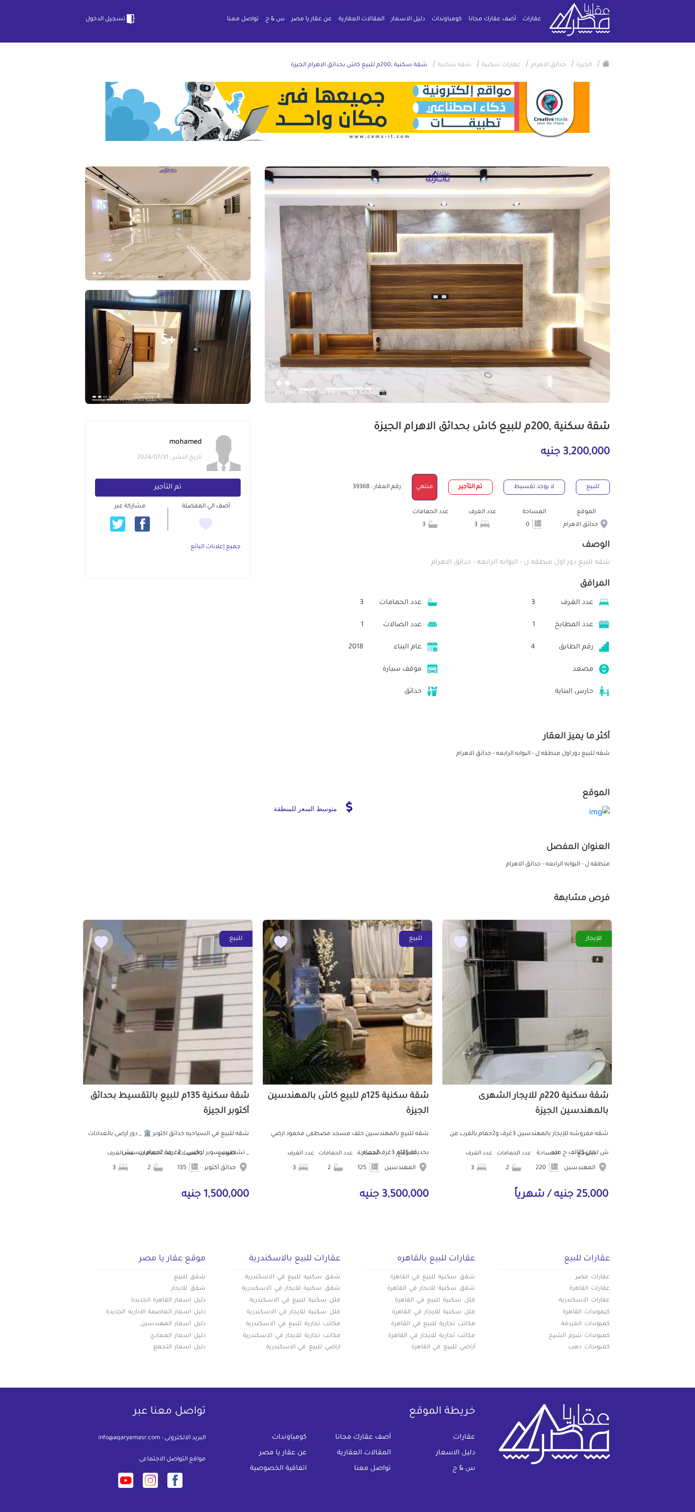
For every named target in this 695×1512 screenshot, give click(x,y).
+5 (168, 341)
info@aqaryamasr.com (129, 1438)
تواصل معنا (243, 19)
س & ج (275, 19)
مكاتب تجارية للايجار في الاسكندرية (291, 1336)
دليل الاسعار (408, 19)
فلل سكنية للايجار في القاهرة (433, 1312)
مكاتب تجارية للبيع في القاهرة (433, 1324)
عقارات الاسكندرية (584, 1300)
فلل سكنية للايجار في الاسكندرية (293, 1312)
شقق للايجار (188, 1288)
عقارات (531, 19)
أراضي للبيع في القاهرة (443, 1347)
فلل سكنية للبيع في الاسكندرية (295, 1300)
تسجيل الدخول (105, 19)
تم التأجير (168, 487)
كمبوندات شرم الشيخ (579, 1336)
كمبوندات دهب (589, 1347)
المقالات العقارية (361, 19)
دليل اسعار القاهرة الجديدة (168, 1300)
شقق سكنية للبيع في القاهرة (432, 1277)
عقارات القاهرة (589, 1288)
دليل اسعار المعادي (178, 1336)
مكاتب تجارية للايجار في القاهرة (431, 1336)
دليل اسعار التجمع (179, 1347)
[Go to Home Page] (606, 63)
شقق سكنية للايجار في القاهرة (431, 1288)
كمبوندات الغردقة (585, 1324)
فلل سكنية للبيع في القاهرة (435, 1300)
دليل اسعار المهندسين (173, 1324)
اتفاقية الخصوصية (278, 1469)
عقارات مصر (592, 1277)
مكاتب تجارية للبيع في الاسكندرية (293, 1324)
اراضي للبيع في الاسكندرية (303, 1347)
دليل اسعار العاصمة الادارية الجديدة (156, 1312)
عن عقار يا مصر (311, 19)
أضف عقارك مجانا (492, 19)
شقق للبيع (190, 1277)
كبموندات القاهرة (586, 1312)
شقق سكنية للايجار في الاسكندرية (291, 1288)
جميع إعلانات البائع (216, 547)
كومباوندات (447, 19)
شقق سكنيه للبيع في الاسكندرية (292, 1277)
